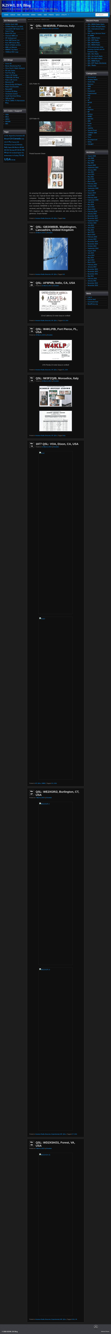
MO (5, 150)
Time (89, 137)
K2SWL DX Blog (16, 5)
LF (88, 105)
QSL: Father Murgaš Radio (96, 26)
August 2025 (92, 165)
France (14, 142)
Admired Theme (105, 1331)
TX (20, 155)
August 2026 (92, 156)
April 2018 (91, 207)
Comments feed (93, 302)
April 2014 (91, 260)
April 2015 (91, 232)
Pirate (51, 15)
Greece (13, 144)
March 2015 (91, 234)
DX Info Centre (10, 70)
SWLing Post (9, 98)
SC (10, 153)
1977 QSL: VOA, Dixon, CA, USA (57, 444)
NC (8, 150)
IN (18, 144)
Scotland (14, 152)
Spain (19, 153)
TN (13, 155)
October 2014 (92, 246)
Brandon (56, 28)
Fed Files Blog (10, 73)
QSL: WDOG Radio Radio (96, 24)
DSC (89, 89)
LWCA (7, 119)
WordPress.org (93, 304)
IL (16, 144)
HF (52, 218)
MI (21, 147)
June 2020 (91, 190)
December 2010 (93, 283)
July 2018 (91, 202)
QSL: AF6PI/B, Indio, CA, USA (55, 282)
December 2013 (93, 269)
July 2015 (91, 225)
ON (23, 150)
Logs (89, 107)
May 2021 (91, 177)
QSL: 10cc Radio (93, 54)
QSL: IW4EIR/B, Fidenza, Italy (55, 25)
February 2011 (92, 278)
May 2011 (91, 276)
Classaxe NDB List (11, 36)
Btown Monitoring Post (13, 66)
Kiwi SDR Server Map (12, 43)
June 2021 (91, 174)
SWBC (40, 15)
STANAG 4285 (92, 133)
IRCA (7, 117)
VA (76, 1319)
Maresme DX (9, 82)
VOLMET (91, 144)
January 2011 (92, 281)
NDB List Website (11, 47)
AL (7, 136)
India (20, 144)
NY (16, 150)
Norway (12, 150)
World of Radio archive (13, 45)
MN (23, 147)
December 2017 (93, 216)
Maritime (90, 109)
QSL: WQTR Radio (94, 42)
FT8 (89, 98)
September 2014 (93, 248)
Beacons (25, 15)
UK (64, 274)
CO (5, 142)
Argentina (12, 136)
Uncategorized (92, 139)
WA (14, 160)
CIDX (7, 114)
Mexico (17, 147)
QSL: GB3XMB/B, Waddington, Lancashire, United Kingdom (56, 228)
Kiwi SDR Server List (12, 40)
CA (64, 320)
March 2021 (91, 181)
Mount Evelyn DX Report (13, 84)
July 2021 (91, 172)
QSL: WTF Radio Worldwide (97, 63)
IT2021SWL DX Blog (12, 77)
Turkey (16, 155)
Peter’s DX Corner (11, 80)
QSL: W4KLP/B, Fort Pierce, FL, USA (57, 330)
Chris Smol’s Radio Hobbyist (15, 68)
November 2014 (93, 244)
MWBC (33, 15)
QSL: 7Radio (92, 65)
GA (18, 142)
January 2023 (92, 170)
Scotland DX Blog (11, 91)
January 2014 (92, 267)
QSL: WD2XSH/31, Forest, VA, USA (55, 1144)
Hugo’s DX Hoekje (11, 75)
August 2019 (92, 193)
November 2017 (93, 218)
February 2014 (92, 264)
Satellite (90, 128)
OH (18, 150)
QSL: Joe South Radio (95, 56)
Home (6, 15)
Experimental (55, 1134)
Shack (12, 15)
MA (13, 147)
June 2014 (91, 255)
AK (5, 135)
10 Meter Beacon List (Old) (14, 26)
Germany (7, 144)
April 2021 (91, 179)
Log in (90, 297)
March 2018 (91, 209)
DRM (89, 86)
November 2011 (93, 274)
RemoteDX (8, 89)
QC (8, 153)
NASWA (7, 121)
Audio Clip (91, 82)
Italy (64, 218)
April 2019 (91, 195)
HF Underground (10, 38)
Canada (17, 138)
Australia (19, 136)
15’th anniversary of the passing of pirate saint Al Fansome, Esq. (96, 49)
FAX (89, 95)
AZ (24, 136)
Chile (22, 139)
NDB (45, 15)
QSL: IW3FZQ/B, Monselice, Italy (57, 378)
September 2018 (93, 200)
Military (90, 114)
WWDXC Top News (11, 49)
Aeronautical (92, 77)
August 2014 (92, 251)
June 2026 (91, 160)
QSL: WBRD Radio (94, 61)
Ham (18, 15)
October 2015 (92, 223)
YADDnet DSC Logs (11, 52)
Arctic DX (8, 63)
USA (66, 320)
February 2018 (92, 211)
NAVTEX (90, 119)
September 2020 (93, 188)
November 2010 (93, 285)
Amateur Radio (40, 218)
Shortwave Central (11, 94)
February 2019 (92, 197)
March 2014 (91, 262)
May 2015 (91, 230)
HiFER (90, 102)
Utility (64, 15)
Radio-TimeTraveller (12, 87)
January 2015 (92, 239)
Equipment (91, 91)
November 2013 (93, 271)
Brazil (6, 139)
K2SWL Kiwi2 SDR (11, 24)
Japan (10, 147)
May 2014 (91, 257)
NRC (6, 124)
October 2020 (92, 186)
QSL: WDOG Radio (94, 38)
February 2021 (92, 183)
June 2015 (91, 227)
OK (21, 150)
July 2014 (91, 253)
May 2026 (91, 163)
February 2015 (92, 237)
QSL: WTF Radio (93, 40)
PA (5, 153)
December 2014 (93, 241)
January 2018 (92, 213)
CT (73, 1134)
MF (61, 1134)
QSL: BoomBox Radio (95, 58)
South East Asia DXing (13, 96)
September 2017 (93, 220)
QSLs (58, 15)
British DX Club (10, 33)
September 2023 (93, 167)
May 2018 (91, 204)
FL (63, 370)
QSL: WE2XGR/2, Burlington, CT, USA (57, 793)
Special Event (92, 130)
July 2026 (91, 158)
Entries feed (92, 299)
